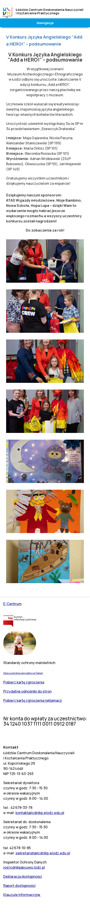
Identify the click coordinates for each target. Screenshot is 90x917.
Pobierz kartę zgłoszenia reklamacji (32, 700)
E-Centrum (12, 603)
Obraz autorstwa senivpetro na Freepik (23, 673)
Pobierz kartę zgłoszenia (23, 682)
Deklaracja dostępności (22, 876)
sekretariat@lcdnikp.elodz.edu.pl (43, 853)
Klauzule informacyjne (22, 894)
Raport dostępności (19, 885)
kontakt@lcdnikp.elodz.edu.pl (40, 812)
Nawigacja (45, 23)
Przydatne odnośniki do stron (27, 691)
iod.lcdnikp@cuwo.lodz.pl (24, 867)
